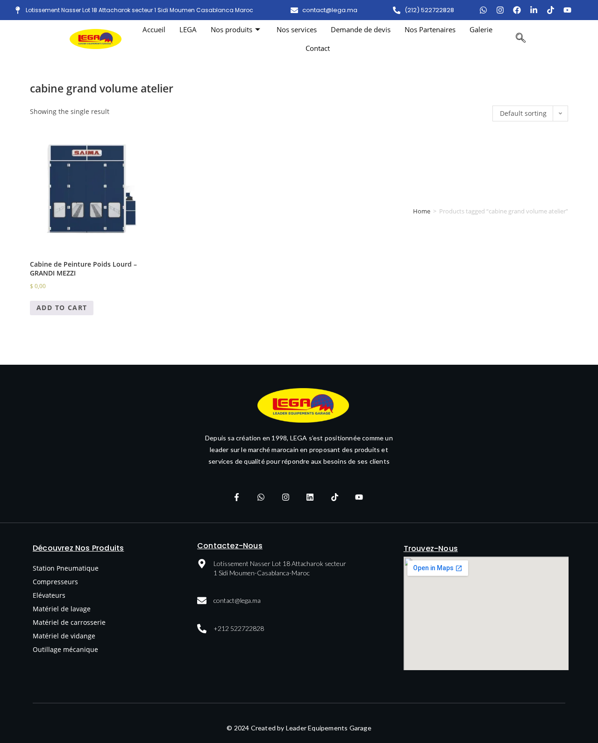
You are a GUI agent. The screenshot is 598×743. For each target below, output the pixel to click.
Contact (318, 48)
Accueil (153, 29)
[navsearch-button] (521, 39)
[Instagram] (500, 10)
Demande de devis (361, 29)
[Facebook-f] (236, 497)
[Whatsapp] (261, 497)
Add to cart (61, 307)
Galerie (481, 29)
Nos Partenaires (430, 29)
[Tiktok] (551, 10)
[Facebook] (517, 10)
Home (421, 211)
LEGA (188, 29)
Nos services (297, 29)
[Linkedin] (310, 497)
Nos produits (231, 29)
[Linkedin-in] (534, 10)
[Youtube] (567, 10)
